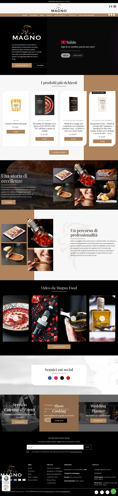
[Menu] (9, 476)
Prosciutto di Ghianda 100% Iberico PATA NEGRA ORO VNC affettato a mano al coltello (44, 127)
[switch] (6, 489)
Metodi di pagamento (54, 474)
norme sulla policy (76, 452)
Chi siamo (33, 15)
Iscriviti (87, 447)
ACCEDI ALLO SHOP (59, 152)
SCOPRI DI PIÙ (19, 422)
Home (25, 15)
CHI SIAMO (40, 65)
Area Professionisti (86, 15)
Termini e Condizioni (53, 468)
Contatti (72, 15)
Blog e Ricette (60, 15)
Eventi (49, 15)
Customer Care (52, 477)
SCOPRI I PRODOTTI (21, 65)
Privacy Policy (51, 480)
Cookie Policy (51, 483)
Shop (42, 15)
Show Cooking (33, 477)
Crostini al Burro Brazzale (16, 123)
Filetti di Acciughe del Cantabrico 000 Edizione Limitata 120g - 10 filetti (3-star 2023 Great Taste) (73, 127)
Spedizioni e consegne (54, 471)
